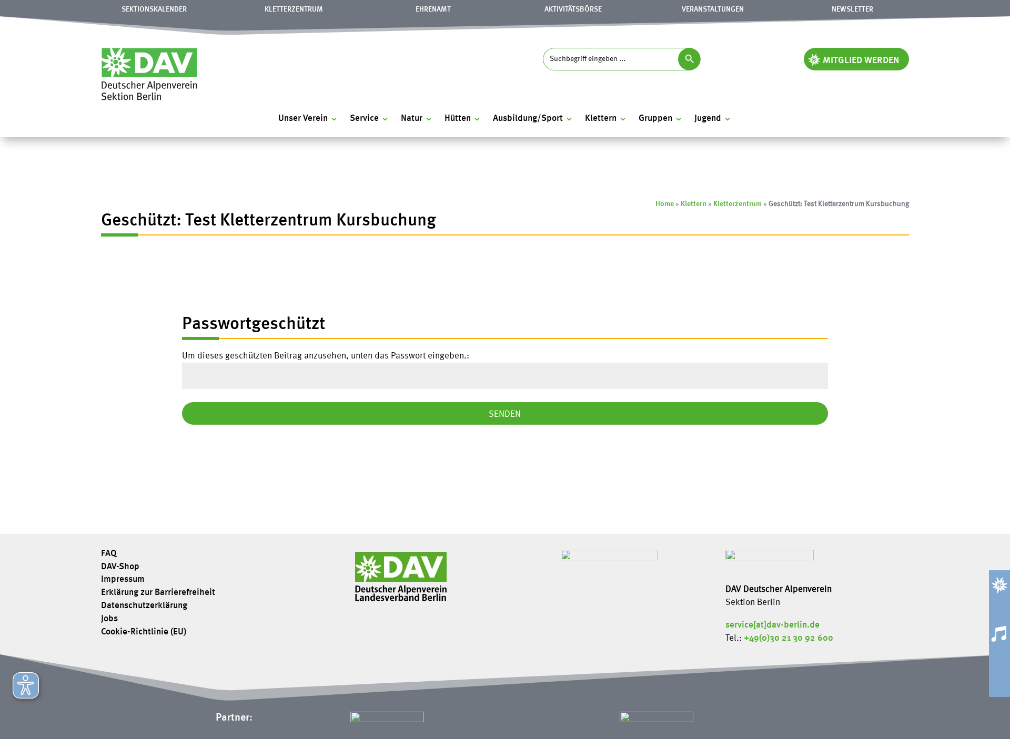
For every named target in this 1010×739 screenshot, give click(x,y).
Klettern (693, 204)
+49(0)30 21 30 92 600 (788, 638)
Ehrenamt (433, 9)
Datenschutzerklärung (144, 606)
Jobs (109, 619)
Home (664, 204)
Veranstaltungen (713, 9)
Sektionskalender (154, 9)
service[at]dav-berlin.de (772, 625)
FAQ (109, 554)
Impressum (123, 580)
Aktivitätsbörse (573, 9)
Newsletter (852, 9)
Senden (505, 414)
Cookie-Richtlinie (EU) (143, 632)
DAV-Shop (120, 567)
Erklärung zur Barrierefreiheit (158, 593)
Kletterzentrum (294, 9)
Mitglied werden (861, 60)
